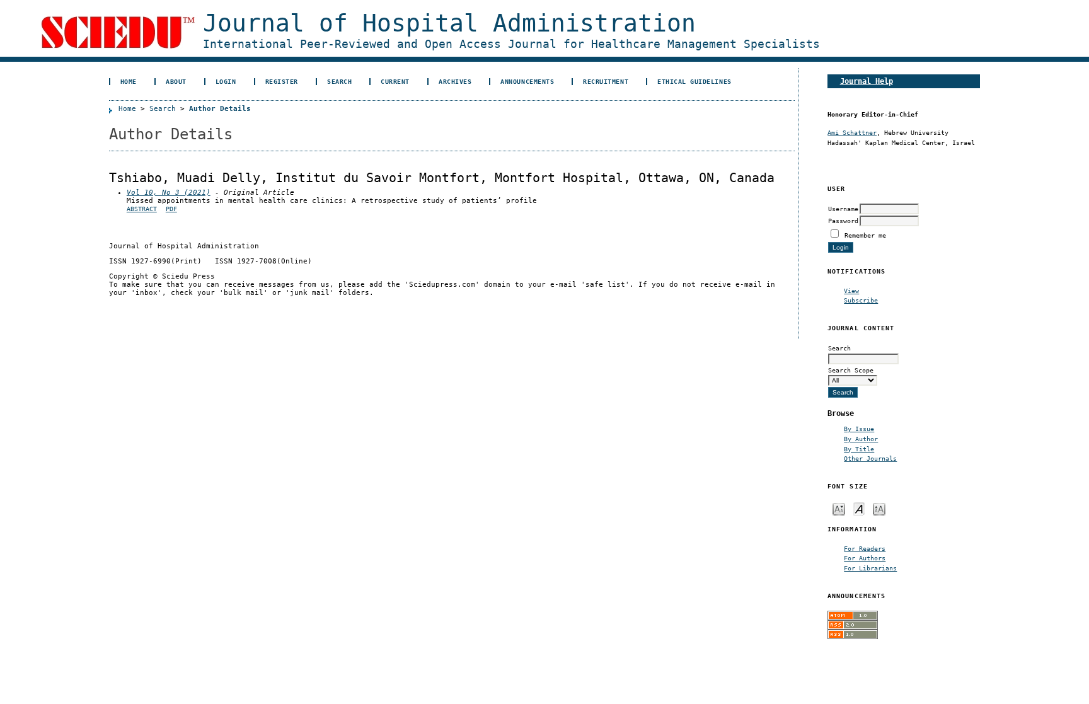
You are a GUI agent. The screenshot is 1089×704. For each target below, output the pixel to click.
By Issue (859, 428)
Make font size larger (879, 508)
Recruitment (605, 81)
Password (843, 220)
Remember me (865, 235)
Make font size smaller (839, 508)
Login (226, 81)
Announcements (527, 81)
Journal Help (866, 81)
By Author (861, 438)
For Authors (864, 558)
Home (128, 81)
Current (395, 81)
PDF (171, 208)
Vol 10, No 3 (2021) (168, 192)
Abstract (142, 208)
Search (339, 81)
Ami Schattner (852, 132)
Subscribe (861, 300)
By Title (859, 449)
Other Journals (870, 458)
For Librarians (870, 568)
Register (281, 81)
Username (843, 208)
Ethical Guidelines (694, 81)
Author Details (220, 109)
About (176, 81)
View (851, 290)
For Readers (864, 548)
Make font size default (859, 508)
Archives (455, 81)
